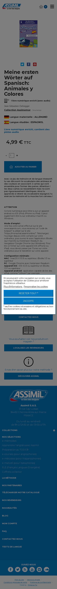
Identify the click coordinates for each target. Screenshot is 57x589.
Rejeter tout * (28, 293)
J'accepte (28, 301)
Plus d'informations (13, 286)
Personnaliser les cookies (36, 286)
